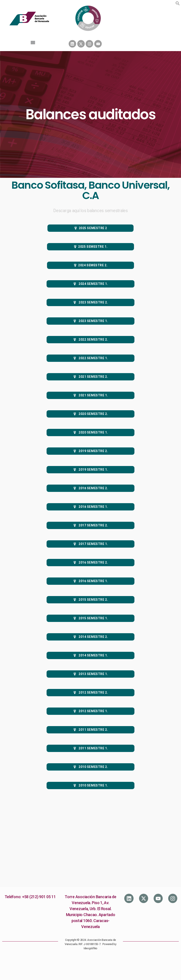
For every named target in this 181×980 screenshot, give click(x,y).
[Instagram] (89, 44)
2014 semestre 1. (93, 655)
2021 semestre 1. (93, 395)
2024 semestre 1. (93, 284)
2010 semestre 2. (93, 767)
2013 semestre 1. (93, 674)
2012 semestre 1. (93, 711)
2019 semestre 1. (93, 469)
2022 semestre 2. (93, 339)
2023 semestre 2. (93, 302)
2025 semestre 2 (93, 228)
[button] (177, 3)
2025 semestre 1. (92, 246)
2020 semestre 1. (93, 432)
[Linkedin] (72, 44)
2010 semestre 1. (93, 785)
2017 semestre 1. (93, 544)
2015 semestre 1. (93, 618)
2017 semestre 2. (93, 525)
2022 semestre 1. (93, 358)
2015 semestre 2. (93, 599)
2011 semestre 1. (93, 748)
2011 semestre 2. (93, 729)
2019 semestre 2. (93, 451)
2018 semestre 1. (93, 506)
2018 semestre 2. (93, 488)
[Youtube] (98, 44)
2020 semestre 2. (93, 414)
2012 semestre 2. (93, 692)
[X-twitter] (81, 44)
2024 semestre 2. (92, 265)
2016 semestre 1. (93, 581)
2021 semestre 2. (93, 376)
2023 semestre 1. (93, 321)
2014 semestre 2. (93, 637)
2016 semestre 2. (93, 562)
